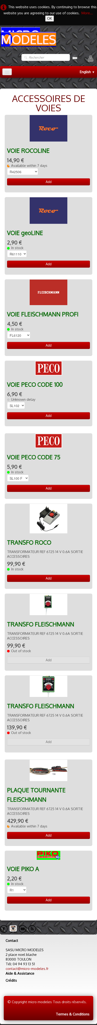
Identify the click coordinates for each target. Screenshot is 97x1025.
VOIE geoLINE (25, 232)
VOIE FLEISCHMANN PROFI (42, 314)
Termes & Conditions (72, 1014)
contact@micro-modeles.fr (27, 968)
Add (49, 182)
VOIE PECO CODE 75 (33, 457)
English (87, 72)
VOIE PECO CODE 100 (35, 384)
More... (87, 13)
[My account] (90, 58)
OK (49, 18)
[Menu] (7, 71)
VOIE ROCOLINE (28, 150)
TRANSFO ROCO (29, 542)
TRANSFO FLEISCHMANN (40, 624)
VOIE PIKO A (23, 868)
